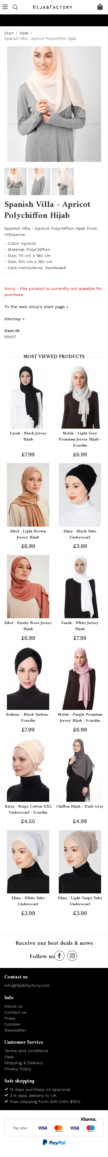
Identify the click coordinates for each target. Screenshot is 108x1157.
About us (13, 1006)
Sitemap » (14, 318)
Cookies (12, 1024)
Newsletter (15, 1030)
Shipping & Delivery (23, 1062)
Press (10, 1018)
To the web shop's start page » (36, 306)
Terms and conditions (26, 1050)
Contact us (15, 1012)
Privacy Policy (17, 1069)
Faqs (9, 1056)
